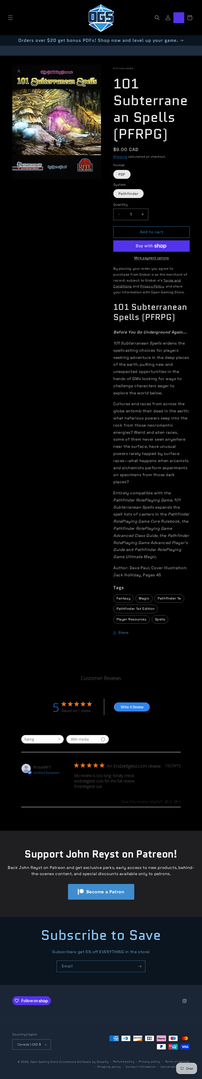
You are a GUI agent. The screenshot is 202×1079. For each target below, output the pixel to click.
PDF (121, 174)
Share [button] (123, 632)
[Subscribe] (139, 966)
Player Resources (132, 619)
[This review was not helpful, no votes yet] (175, 801)
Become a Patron (105, 892)
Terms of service (177, 1061)
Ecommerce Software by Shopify (83, 1061)
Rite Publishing (123, 68)
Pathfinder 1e (169, 598)
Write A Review (132, 707)
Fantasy (123, 598)
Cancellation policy (175, 1066)
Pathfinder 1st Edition (135, 609)
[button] (10, 17)
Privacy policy (149, 1061)
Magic (144, 598)
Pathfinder (128, 193)
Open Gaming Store (44, 1061)
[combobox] (42, 739)
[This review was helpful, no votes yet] (166, 801)
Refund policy (123, 1061)
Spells (160, 619)
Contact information (141, 1066)
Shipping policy (109, 1066)
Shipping (120, 157)
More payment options (151, 258)
